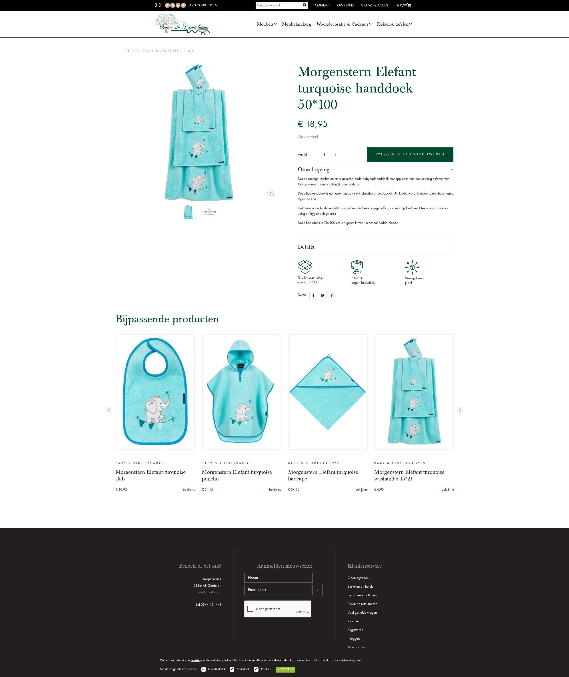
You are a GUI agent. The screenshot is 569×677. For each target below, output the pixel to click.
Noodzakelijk (216, 669)
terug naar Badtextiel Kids (160, 50)
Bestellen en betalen (361, 587)
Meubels (265, 24)
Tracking (266, 669)
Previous (109, 410)
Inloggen (354, 639)
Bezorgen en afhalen (362, 595)
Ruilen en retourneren (362, 604)
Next (460, 410)
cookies (195, 660)
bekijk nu (189, 490)
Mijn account (356, 647)
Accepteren (285, 669)
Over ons (345, 5)
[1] (305, 5)
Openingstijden (358, 578)
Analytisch (243, 669)
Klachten (354, 621)
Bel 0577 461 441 (208, 605)
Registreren (355, 630)
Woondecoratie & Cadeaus (342, 24)
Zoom (271, 193)
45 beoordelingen (203, 5)
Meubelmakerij (296, 24)
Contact (322, 5)
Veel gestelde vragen (362, 613)
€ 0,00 (402, 5)
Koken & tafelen (393, 24)
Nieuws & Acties (374, 5)
